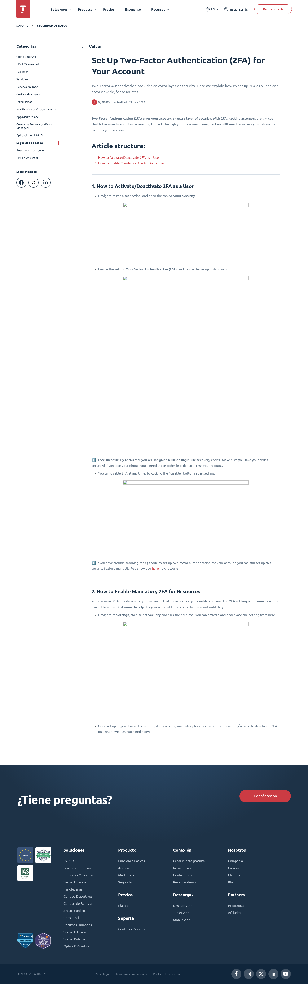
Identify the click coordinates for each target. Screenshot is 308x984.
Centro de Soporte (132, 929)
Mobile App (181, 920)
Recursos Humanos (77, 925)
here (155, 568)
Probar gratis (273, 9)
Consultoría (71, 918)
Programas (236, 905)
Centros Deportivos (77, 896)
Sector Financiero (76, 882)
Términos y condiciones (131, 974)
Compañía (235, 861)
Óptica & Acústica (76, 946)
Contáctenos (265, 796)
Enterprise (133, 9)
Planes (123, 905)
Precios (108, 9)
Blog (231, 882)
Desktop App (182, 905)
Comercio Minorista (78, 875)
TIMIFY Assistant (27, 158)
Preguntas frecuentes (30, 150)
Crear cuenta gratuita (189, 861)
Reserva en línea (27, 86)
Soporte (22, 25)
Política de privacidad (167, 974)
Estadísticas (24, 102)
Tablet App (181, 913)
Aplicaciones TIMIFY (29, 135)
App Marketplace (27, 117)
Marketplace (127, 875)
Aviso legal (102, 974)
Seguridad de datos (52, 25)
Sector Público (74, 939)
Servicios (22, 79)
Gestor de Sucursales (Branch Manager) (35, 126)
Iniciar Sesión (183, 868)
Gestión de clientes (29, 94)
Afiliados (234, 913)
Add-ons (124, 868)
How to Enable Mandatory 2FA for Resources (131, 163)
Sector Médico (74, 910)
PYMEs (68, 861)
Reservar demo (184, 882)
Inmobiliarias (72, 889)
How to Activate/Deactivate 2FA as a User (129, 157)
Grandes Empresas (77, 868)
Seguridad (125, 882)
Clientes (234, 875)
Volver (95, 46)
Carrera (233, 868)
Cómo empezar (26, 56)
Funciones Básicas (131, 861)
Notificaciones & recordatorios (36, 109)
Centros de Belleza (77, 903)
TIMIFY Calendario (28, 64)
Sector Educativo (75, 932)
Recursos (22, 71)
